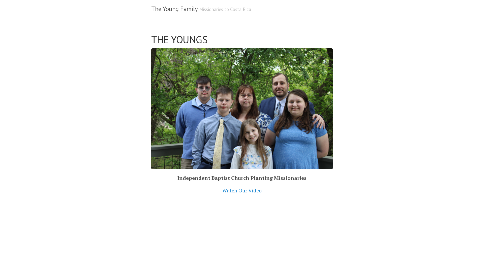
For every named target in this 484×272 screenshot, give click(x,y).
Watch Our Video (242, 190)
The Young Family (174, 9)
